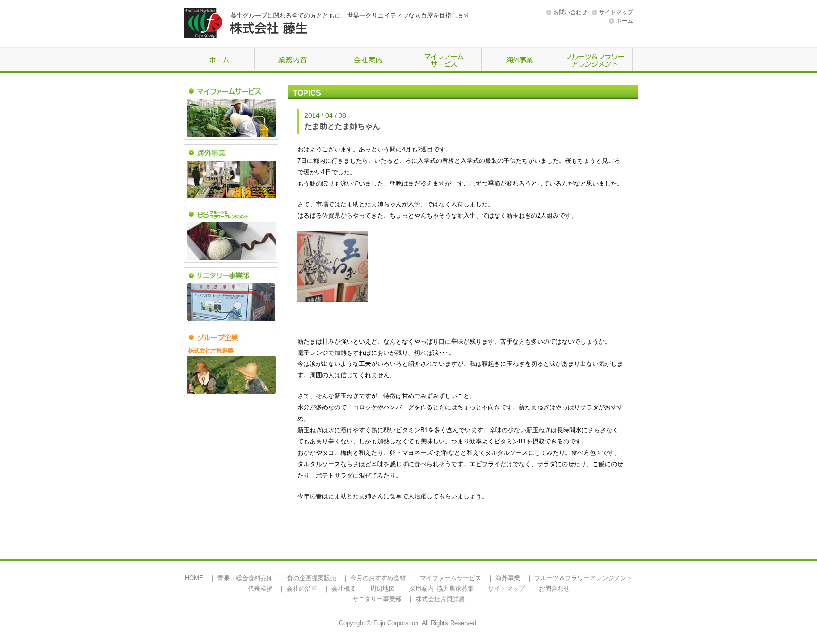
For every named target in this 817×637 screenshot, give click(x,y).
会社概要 (343, 588)
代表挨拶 (260, 588)
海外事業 (507, 578)
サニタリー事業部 (376, 598)
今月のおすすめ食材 (378, 578)
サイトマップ (616, 12)
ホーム (624, 21)
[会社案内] (368, 60)
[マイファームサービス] (443, 60)
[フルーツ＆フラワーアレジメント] (595, 60)
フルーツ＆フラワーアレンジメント (583, 578)
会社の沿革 (302, 588)
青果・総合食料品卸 (245, 578)
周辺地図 (382, 588)
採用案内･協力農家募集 (441, 588)
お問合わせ (554, 588)
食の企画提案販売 (311, 578)
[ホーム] (219, 60)
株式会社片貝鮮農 (440, 598)
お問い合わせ (570, 12)
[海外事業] (519, 60)
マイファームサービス (450, 578)
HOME (194, 578)
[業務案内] (292, 60)
